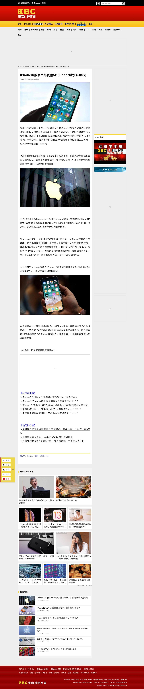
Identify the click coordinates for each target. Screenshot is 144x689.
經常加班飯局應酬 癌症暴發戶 (80, 581)
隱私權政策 (124, 679)
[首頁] (27, 13)
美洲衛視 (76, 673)
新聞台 (32, 673)
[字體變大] (6, 466)
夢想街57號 (69, 24)
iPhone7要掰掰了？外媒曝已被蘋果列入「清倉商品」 (50, 397)
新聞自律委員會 (43, 669)
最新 (20, 30)
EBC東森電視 (24, 3)
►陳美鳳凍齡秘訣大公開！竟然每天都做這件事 (44, 413)
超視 (69, 673)
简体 (44, 3)
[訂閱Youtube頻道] (6, 480)
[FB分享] (6, 461)
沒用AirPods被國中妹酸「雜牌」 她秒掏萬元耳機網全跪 (36, 557)
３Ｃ (87, 30)
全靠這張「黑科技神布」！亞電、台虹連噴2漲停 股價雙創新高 (30, 581)
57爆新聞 (59, 24)
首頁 (20, 24)
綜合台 (38, 673)
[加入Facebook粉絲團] (6, 475)
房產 (68, 30)
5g (47, 456)
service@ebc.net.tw (121, 682)
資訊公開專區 (89, 669)
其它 (20, 35)
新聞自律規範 (56, 669)
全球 (55, 30)
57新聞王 (49, 24)
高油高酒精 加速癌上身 (66, 500)
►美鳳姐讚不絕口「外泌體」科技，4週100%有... (46, 409)
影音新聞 (34, 30)
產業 (42, 30)
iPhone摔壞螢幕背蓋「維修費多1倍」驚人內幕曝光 (30, 525)
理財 (81, 30)
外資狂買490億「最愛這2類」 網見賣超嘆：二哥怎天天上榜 (53, 441)
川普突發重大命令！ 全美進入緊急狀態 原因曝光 (47, 437)
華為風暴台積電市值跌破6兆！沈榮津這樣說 (36, 501)
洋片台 (63, 673)
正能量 (108, 30)
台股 (62, 30)
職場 (100, 30)
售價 (36, 456)
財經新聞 (27, 24)
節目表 (21, 669)
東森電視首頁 (23, 673)
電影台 (57, 673)
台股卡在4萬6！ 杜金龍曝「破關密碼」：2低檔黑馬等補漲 (55, 581)
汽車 (75, 30)
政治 (49, 30)
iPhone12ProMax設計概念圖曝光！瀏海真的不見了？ (50, 401)
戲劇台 (44, 673)
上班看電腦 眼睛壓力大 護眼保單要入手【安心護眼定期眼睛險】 (73, 557)
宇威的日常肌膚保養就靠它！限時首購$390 (80, 525)
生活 (94, 30)
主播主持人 (30, 669)
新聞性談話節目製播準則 (72, 669)
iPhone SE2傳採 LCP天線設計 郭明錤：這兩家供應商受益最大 (55, 405)
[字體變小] (6, 471)
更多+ (91, 24)
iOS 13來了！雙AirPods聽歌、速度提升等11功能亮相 (55, 525)
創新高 (42, 456)
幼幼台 (51, 673)
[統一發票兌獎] (110, 171)
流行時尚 (117, 30)
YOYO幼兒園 (84, 673)
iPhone (29, 456)
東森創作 (94, 673)
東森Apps (36, 3)
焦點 (26, 30)
